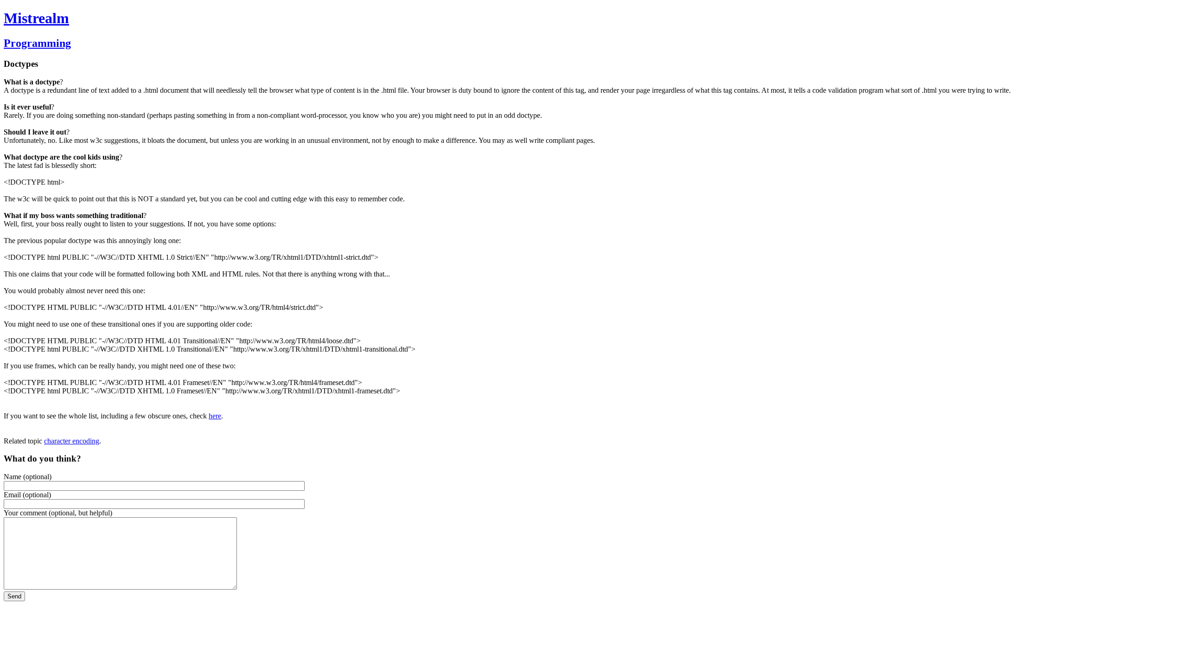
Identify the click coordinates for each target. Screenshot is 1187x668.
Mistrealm (36, 18)
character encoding (71, 441)
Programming (37, 43)
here (215, 416)
